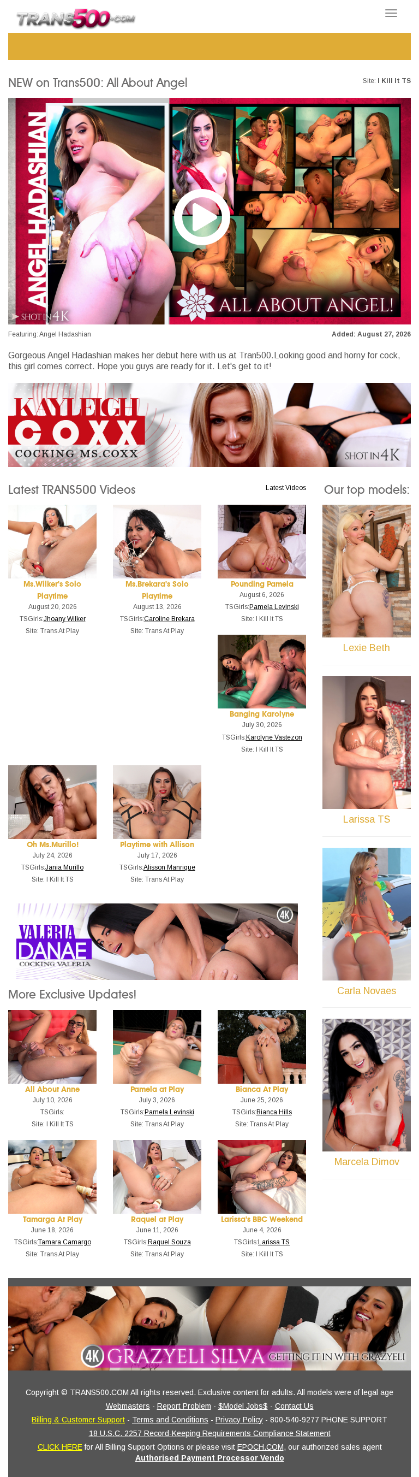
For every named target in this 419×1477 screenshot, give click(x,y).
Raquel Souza (169, 1242)
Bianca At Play (262, 1089)
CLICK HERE (60, 1447)
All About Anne (52, 1089)
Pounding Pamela (262, 584)
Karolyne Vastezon (274, 737)
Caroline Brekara (169, 619)
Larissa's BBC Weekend (262, 1219)
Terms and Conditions (170, 1419)
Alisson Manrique (169, 867)
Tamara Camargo (64, 1242)
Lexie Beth (366, 647)
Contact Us (294, 1406)
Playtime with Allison (157, 844)
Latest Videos (286, 488)
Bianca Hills (274, 1112)
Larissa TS (274, 1242)
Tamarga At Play (52, 1219)
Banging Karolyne (262, 714)
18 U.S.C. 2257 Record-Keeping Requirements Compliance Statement (210, 1433)
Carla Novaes (366, 990)
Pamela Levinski (274, 607)
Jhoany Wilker (65, 619)
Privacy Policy (239, 1419)
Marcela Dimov (366, 1161)
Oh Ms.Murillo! (53, 844)
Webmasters (128, 1406)
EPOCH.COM (260, 1447)
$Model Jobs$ (243, 1406)
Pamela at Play (157, 1089)
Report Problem (184, 1406)
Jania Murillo (64, 867)
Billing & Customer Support (78, 1419)
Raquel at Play (157, 1219)
